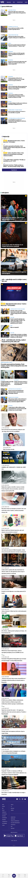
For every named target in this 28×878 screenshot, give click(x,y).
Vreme (12, 810)
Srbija (9, 43)
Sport (3, 806)
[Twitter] (19, 799)
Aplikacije (13, 824)
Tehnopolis (4, 242)
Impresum (13, 819)
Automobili (4, 823)
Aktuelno (10, 405)
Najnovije (9, 2)
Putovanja (4, 814)
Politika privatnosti (15, 822)
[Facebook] (17, 799)
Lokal (3, 825)
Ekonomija (10, 51)
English (12, 808)
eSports (4, 819)
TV (11, 806)
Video (12, 804)
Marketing (13, 817)
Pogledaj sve (14, 170)
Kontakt (12, 828)
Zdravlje (4, 812)
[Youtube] (25, 799)
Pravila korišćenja (15, 820)
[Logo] (2, 2)
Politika (12, 317)
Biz (3, 808)
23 (6, 101)
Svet (11, 325)
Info (3, 804)
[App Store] (19, 835)
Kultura (4, 815)
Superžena (4, 817)
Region (9, 101)
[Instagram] (22, 799)
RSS (11, 826)
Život (3, 810)
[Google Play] (9, 835)
